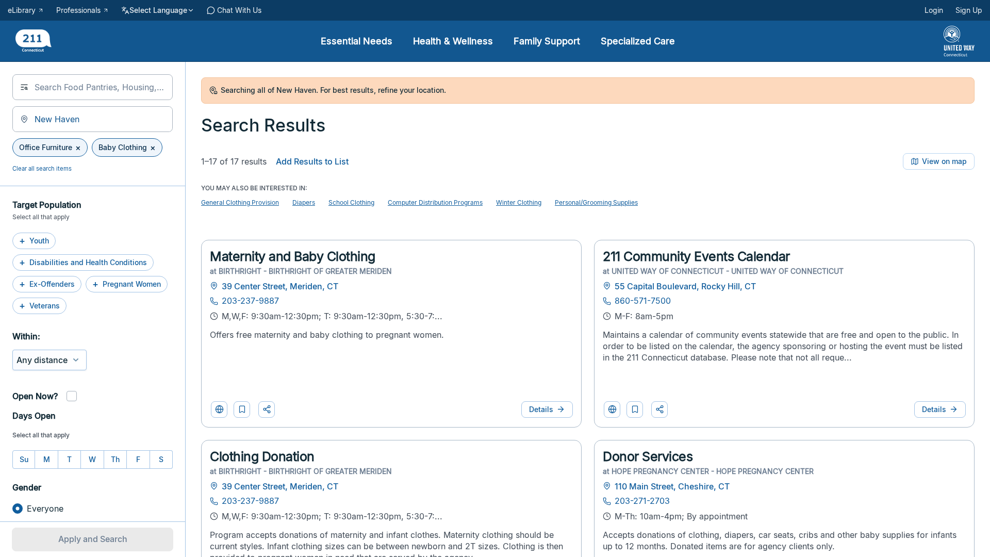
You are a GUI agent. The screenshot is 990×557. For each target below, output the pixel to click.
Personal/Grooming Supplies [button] (596, 202)
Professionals (78, 10)
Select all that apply (41, 435)
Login (934, 10)
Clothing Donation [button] (262, 456)
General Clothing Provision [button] (240, 202)
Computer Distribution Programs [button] (435, 202)
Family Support (547, 41)
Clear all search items (42, 168)
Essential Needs (356, 41)
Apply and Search (92, 539)
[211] (33, 41)
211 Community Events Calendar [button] (696, 256)
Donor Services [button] (647, 456)
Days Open (34, 416)
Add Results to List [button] (312, 161)
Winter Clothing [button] (518, 202)
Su (24, 459)
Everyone (45, 508)
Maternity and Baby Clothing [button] (292, 256)
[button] (242, 409)
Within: (26, 336)
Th (115, 459)
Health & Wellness (453, 41)
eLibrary (22, 10)
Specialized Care (638, 41)
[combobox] (92, 87)
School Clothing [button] (351, 202)
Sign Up (968, 10)
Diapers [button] (303, 202)
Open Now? (35, 396)
